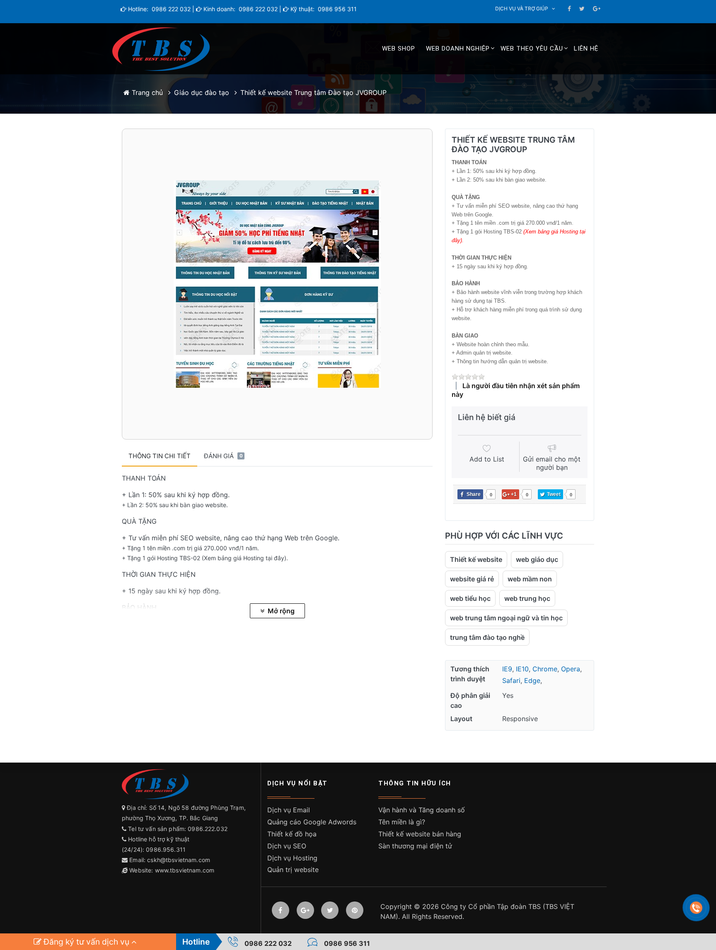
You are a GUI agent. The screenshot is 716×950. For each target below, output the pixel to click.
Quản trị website (293, 869)
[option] (277, 284)
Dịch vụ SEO (286, 846)
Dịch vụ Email (288, 810)
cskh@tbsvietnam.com (178, 859)
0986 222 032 (170, 8)
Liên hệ (586, 48)
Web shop (398, 48)
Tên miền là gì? (401, 822)
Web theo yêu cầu (532, 48)
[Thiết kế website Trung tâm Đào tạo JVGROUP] (277, 284)
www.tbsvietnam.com (185, 870)
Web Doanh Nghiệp (458, 48)
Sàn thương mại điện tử (415, 846)
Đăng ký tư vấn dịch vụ (86, 942)
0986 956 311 (336, 8)
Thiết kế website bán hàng (419, 834)
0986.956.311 (166, 849)
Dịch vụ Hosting (292, 858)
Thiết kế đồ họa (292, 834)
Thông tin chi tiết (159, 456)
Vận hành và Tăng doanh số (421, 810)
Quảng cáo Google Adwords (311, 822)
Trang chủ (146, 92)
